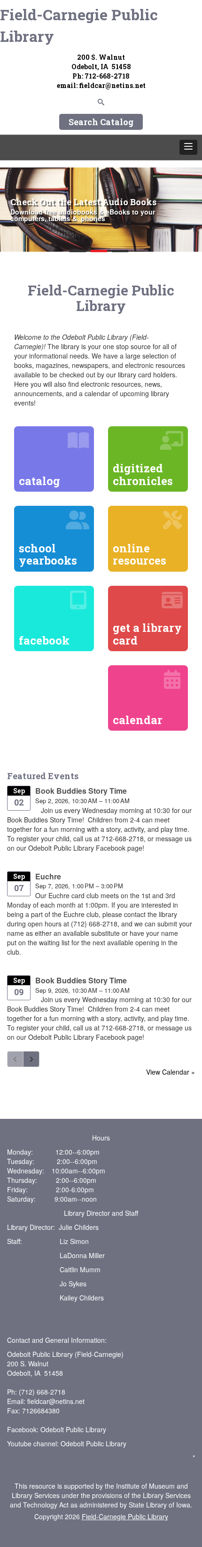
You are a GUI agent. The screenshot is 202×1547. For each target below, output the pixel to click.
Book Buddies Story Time (81, 790)
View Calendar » (170, 1072)
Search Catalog (101, 122)
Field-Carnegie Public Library (79, 25)
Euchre (48, 876)
